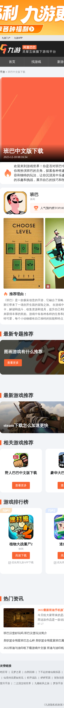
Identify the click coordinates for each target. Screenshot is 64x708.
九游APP (18, 38)
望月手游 (5, 683)
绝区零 (3, 672)
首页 (12, 62)
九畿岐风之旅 (41, 683)
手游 (2, 72)
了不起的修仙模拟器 (49, 672)
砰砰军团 (45, 677)
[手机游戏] (28, 49)
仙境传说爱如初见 (13, 677)
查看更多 (13, 362)
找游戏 (36, 62)
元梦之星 (16, 672)
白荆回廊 (29, 672)
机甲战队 (32, 677)
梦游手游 (58, 683)
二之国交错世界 (22, 683)
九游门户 (6, 38)
